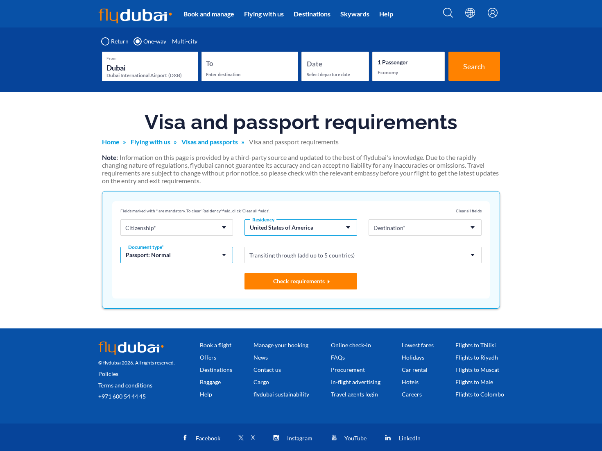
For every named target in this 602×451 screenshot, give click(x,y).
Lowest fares (418, 345)
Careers (412, 394)
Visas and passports (209, 142)
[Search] (448, 15)
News (260, 357)
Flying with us (264, 14)
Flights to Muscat (477, 369)
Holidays (413, 357)
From (111, 58)
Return (120, 41)
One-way (154, 41)
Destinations (312, 14)
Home (111, 142)
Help (386, 14)
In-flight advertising (355, 381)
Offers (208, 357)
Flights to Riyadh (476, 357)
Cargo (261, 381)
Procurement (348, 369)
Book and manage (208, 14)
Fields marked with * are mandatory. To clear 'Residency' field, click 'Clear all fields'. (194, 210)
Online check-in (351, 345)
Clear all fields (469, 210)
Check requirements (299, 281)
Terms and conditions (125, 385)
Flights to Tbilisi (475, 345)
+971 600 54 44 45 (122, 396)
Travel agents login (354, 394)
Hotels (410, 381)
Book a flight (215, 345)
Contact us (267, 369)
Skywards (354, 14)
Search (474, 66)
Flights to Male (474, 381)
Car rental (415, 369)
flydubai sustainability (281, 394)
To (209, 63)
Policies (108, 373)
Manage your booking (280, 345)
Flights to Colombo (479, 394)
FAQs (338, 357)
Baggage (210, 381)
